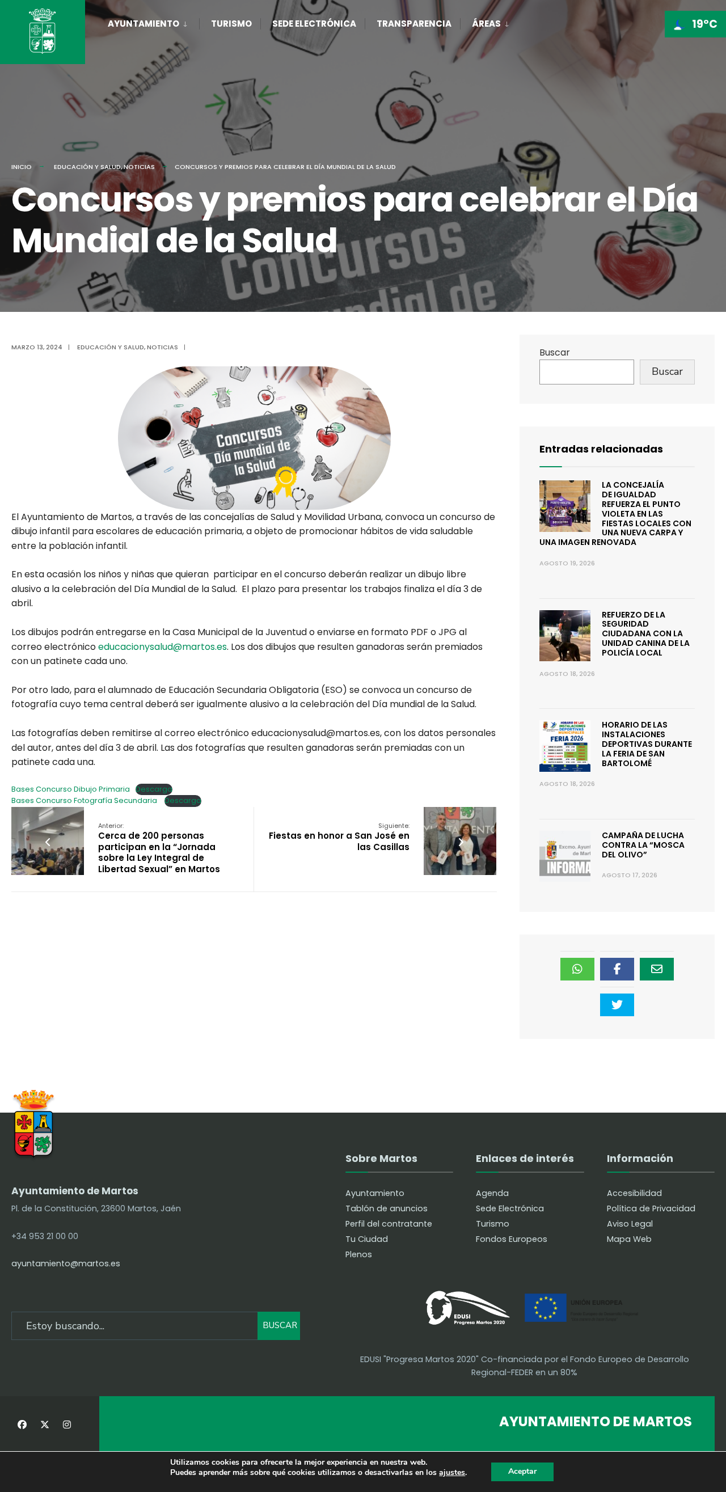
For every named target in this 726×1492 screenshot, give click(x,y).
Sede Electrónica (314, 23)
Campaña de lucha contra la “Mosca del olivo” (643, 845)
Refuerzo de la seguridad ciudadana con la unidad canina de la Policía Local (646, 633)
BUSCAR (280, 1325)
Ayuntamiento (143, 23)
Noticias (139, 166)
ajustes (452, 1473)
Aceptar (522, 1471)
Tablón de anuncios (386, 1208)
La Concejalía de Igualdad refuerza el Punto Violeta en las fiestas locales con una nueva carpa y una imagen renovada (615, 513)
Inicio (21, 166)
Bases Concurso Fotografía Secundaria (85, 800)
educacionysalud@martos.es (162, 646)
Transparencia (414, 23)
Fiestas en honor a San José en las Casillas (339, 837)
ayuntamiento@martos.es (65, 1263)
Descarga (154, 789)
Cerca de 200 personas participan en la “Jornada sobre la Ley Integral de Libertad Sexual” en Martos (159, 848)
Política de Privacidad (651, 1208)
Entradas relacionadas (601, 449)
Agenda (492, 1193)
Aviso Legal (630, 1223)
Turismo (231, 23)
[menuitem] (153, 21)
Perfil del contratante (388, 1223)
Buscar (554, 352)
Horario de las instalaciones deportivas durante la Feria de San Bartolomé (647, 743)
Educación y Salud (87, 166)
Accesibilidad (634, 1193)
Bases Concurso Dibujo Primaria (70, 789)
